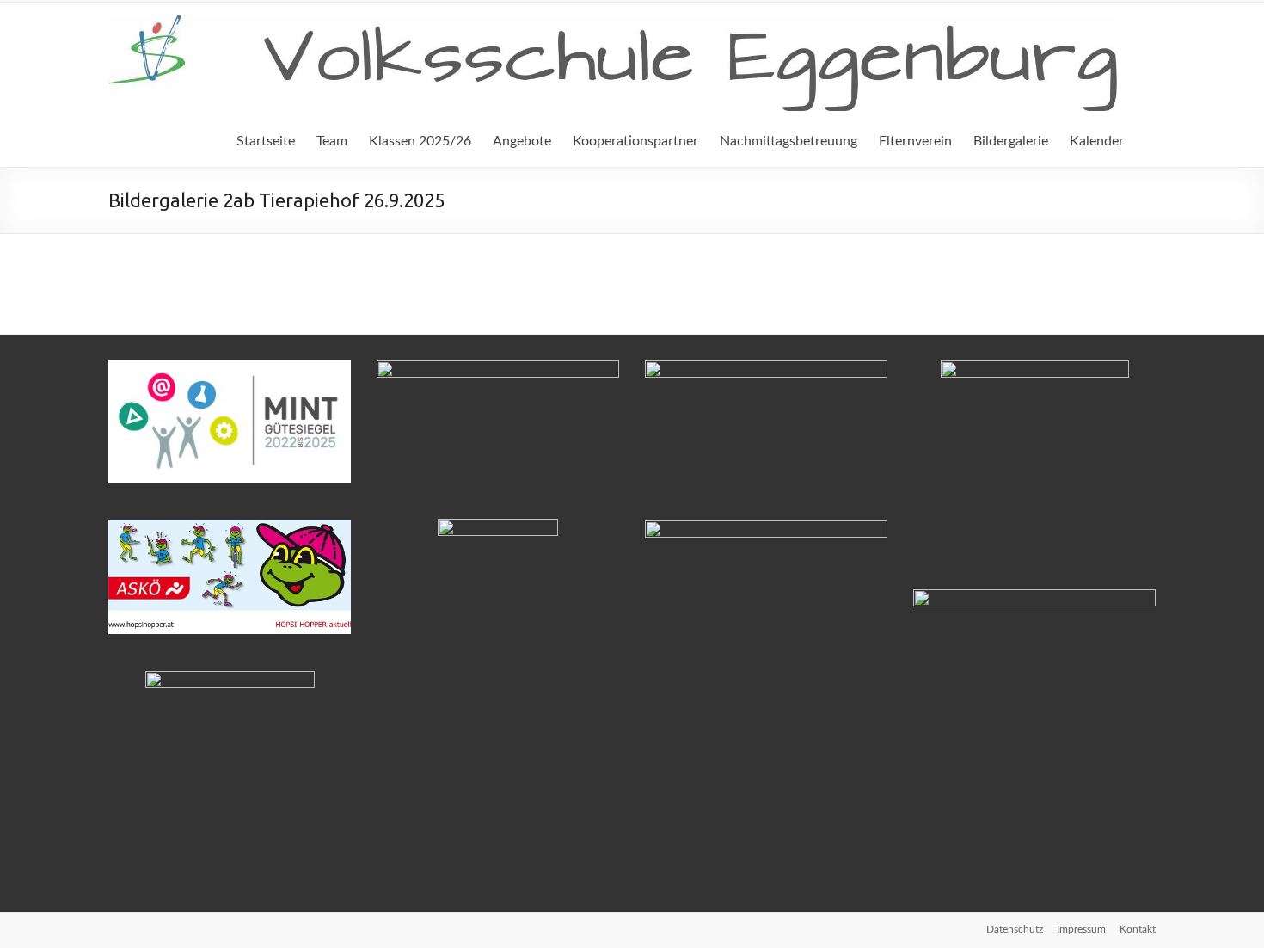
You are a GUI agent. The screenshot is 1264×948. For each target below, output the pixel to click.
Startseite (265, 141)
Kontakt (1138, 929)
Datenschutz (1014, 929)
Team (331, 141)
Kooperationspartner (635, 141)
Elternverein (915, 141)
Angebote (522, 141)
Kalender (1097, 141)
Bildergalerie (1010, 141)
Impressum (1081, 929)
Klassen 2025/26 (420, 141)
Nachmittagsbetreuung (788, 141)
